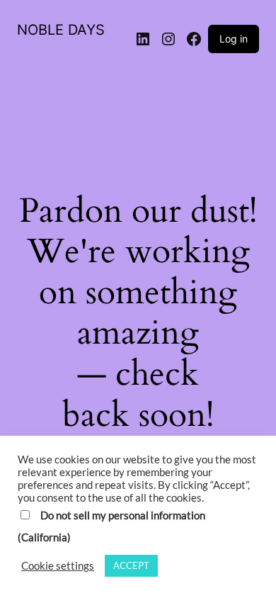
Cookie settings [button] (57, 566)
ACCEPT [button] (131, 565)
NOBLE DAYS (61, 29)
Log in (233, 39)
